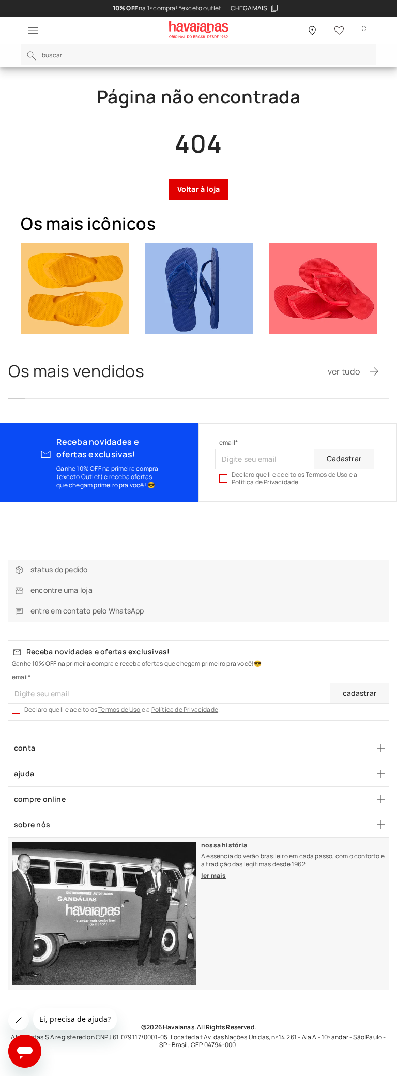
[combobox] (198, 54)
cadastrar (359, 693)
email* (228, 442)
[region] (198, 8)
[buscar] (31, 56)
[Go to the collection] (75, 288)
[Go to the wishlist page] (339, 30)
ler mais (213, 875)
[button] (30, 30)
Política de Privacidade (184, 709)
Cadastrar (344, 459)
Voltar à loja (198, 189)
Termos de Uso (119, 709)
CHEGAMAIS (249, 8)
